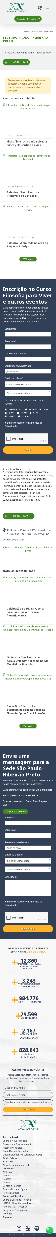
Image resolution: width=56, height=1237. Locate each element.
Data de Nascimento (16, 353)
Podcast (7, 1178)
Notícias (7, 1172)
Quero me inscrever (15, 811)
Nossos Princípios (12, 1147)
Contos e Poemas (12, 1185)
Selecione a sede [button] (26, 18)
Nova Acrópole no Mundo (16, 1165)
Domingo (25, 416)
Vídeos (6, 1182)
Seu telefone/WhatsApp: (19, 365)
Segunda (32, 409)
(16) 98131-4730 (19, 62)
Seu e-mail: (11, 341)
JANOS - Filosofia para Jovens (18, 1203)
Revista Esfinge (11, 1192)
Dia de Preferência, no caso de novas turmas (24, 402)
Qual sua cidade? (15, 378)
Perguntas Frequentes (15, 1210)
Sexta (35, 412)
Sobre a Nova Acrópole (15, 1140)
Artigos (7, 1175)
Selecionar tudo (15, 409)
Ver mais (28, 259)
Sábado (11, 416)
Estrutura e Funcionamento (17, 1144)
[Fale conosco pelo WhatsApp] (49, 1230)
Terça (45, 409)
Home (26, 32)
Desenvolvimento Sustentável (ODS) (22, 1154)
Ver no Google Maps (14, 539)
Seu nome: (11, 328)
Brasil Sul (8, 1161)
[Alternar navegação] (47, 7)
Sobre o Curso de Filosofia (17, 1199)
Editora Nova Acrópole (15, 1189)
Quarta (11, 412)
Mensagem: (12, 876)
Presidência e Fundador (15, 1151)
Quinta (24, 412)
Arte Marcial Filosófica (15, 1206)
